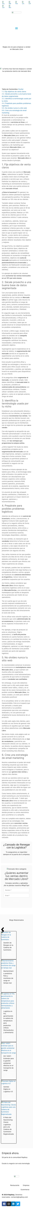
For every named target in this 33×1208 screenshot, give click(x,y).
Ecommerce (25, 1190)
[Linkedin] (13, 1204)
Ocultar (20, 89)
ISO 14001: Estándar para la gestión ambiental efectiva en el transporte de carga (8, 1063)
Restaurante (14, 1185)
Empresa (26, 1185)
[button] (16, 28)
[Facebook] (4, 1204)
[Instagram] (8, 1204)
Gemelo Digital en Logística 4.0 (8, 1089)
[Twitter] (18, 1204)
